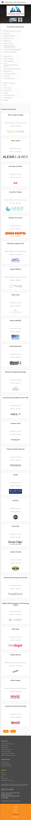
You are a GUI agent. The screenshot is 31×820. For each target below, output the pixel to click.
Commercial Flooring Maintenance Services (9, 46)
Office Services (7, 71)
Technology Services (9, 95)
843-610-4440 (7, 789)
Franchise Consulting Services (7, 744)
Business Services (8, 38)
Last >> (13, 731)
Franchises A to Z (5, 762)
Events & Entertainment (10, 52)
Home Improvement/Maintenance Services (10, 65)
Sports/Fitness (7, 90)
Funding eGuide (4, 747)
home (15, 807)
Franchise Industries (5, 764)
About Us (3, 772)
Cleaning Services (8, 43)
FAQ (2, 776)
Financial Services (8, 56)
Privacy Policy (4, 797)
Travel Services (7, 97)
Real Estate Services (9, 78)
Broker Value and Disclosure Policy (10, 796)
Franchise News (4, 778)
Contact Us (3, 774)
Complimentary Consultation (7, 753)
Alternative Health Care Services (12, 31)
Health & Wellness (8, 61)
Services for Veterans (6, 751)
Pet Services (6, 76)
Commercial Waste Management (12, 49)
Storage (5, 92)
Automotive (6, 33)
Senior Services (7, 88)
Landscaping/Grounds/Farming (11, 69)
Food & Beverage (8, 58)
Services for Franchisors (6, 749)
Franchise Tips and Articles (7, 780)
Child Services (7, 40)
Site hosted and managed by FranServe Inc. (10, 800)
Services (15, 812)
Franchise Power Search (6, 766)
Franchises (15, 814)
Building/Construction (9, 36)
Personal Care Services (9, 74)
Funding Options (5, 745)
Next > (6, 731)
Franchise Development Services (8, 755)
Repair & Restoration (9, 83)
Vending (5, 100)
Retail (5, 85)
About (15, 809)
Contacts (16, 817)
